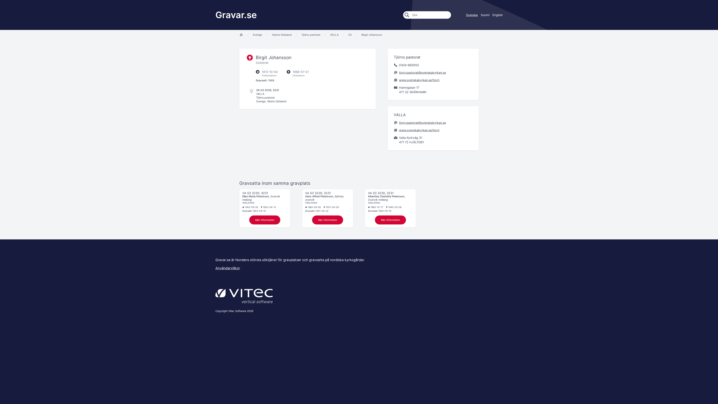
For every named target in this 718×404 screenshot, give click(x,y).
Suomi (485, 15)
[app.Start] (241, 35)
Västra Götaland (282, 34)
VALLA (334, 34)
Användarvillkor (227, 268)
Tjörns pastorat (310, 34)
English (498, 15)
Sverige (257, 34)
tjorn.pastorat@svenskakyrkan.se (422, 72)
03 (350, 34)
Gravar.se (236, 14)
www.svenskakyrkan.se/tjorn (419, 80)
